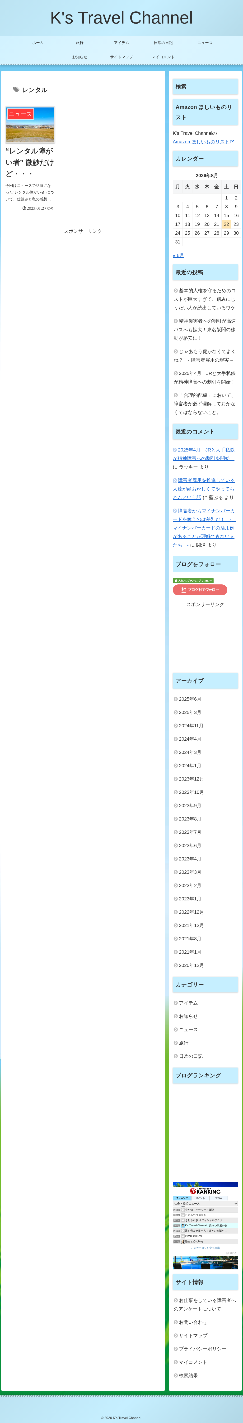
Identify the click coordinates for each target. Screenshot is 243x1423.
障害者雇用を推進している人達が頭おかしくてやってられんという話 (204, 489)
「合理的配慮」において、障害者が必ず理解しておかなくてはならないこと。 (205, 404)
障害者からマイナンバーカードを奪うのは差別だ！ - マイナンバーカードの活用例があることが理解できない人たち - (204, 528)
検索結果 (188, 1375)
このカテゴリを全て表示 (205, 1247)
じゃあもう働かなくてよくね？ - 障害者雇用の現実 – (205, 356)
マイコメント (193, 1362)
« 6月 (178, 255)
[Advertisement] (83, 268)
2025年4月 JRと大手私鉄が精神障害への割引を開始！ (205, 377)
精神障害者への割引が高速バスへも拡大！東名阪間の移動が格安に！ (205, 329)
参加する (232, 1253)
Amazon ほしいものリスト (201, 141)
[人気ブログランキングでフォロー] (193, 580)
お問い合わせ (193, 1322)
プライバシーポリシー (202, 1348)
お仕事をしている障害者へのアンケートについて (205, 1304)
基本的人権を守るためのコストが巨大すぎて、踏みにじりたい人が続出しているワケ (205, 299)
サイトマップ (193, 1335)
